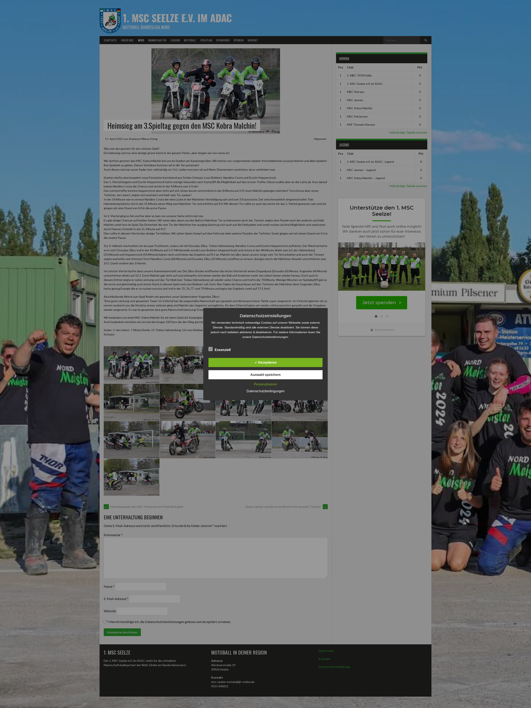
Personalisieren (265, 384)
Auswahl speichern (265, 374)
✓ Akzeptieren (266, 362)
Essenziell (223, 349)
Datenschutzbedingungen (266, 391)
